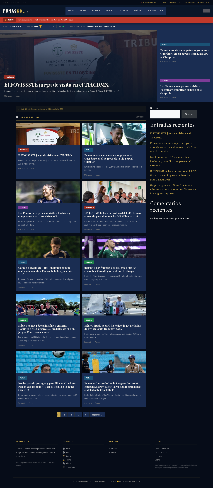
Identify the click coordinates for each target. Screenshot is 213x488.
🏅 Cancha (67, 459)
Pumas (83, 10)
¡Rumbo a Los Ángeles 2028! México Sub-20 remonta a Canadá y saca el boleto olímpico (110, 269)
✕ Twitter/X (113, 448)
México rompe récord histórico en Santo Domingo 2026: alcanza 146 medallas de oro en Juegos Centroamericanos (46, 329)
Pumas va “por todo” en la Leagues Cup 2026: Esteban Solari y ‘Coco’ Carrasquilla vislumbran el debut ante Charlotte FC (112, 387)
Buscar (154, 108)
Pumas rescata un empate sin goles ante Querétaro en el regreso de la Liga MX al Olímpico (184, 53)
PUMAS (15, 11)
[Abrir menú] (206, 11)
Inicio (71, 10)
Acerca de (158, 459)
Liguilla (110, 10)
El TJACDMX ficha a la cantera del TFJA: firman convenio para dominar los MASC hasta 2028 (112, 214)
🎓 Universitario (69, 467)
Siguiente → (97, 414)
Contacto (158, 456)
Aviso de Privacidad (162, 448)
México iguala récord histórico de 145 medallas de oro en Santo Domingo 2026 (112, 327)
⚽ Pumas (66, 448)
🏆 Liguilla (67, 456)
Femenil (96, 10)
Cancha (124, 10)
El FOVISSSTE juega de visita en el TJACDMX (56, 84)
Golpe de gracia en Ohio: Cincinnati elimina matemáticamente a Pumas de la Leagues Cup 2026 (45, 271)
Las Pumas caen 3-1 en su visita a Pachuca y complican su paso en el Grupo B (181, 90)
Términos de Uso (161, 452)
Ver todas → (141, 117)
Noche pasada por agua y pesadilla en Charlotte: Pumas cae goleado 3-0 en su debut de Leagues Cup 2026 (47, 387)
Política (138, 10)
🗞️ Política (67, 463)
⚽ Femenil (67, 452)
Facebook (112, 452)
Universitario (155, 10)
